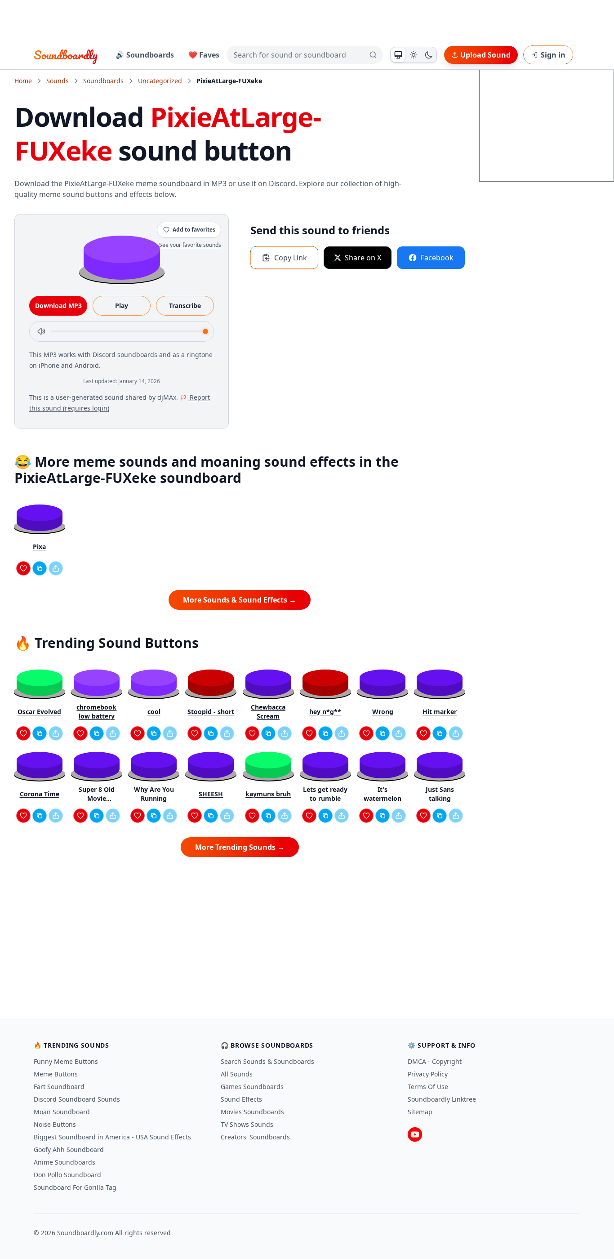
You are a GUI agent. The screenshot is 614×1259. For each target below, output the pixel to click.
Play (121, 305)
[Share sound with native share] (56, 568)
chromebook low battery (96, 711)
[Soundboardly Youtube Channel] (415, 1134)
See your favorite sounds (190, 245)
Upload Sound (485, 55)
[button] (122, 257)
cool (153, 711)
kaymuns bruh (268, 794)
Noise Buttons (55, 1124)
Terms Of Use (428, 1086)
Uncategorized (160, 80)
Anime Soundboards (64, 1162)
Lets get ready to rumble (325, 794)
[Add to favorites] (23, 568)
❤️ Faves (203, 55)
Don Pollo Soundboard (67, 1174)
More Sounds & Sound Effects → (239, 600)
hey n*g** (325, 711)
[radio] (398, 55)
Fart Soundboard (59, 1086)
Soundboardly (66, 55)
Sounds (57, 80)
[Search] (373, 55)
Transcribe (185, 305)
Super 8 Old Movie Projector (97, 794)
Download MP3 (58, 305)
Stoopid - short (210, 711)
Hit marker (440, 711)
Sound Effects (241, 1099)
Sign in (553, 55)
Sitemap (420, 1111)
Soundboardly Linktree (442, 1099)
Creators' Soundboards (255, 1137)
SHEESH (211, 794)
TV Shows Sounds (247, 1124)
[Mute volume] (41, 331)
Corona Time (39, 794)
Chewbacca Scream (268, 711)
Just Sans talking (440, 794)
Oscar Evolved (39, 711)
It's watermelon (382, 794)
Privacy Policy (428, 1074)
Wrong (382, 711)
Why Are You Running (154, 794)
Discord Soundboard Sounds (77, 1099)
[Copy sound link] (39, 568)
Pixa (39, 546)
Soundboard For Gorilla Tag (75, 1187)
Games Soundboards (252, 1086)
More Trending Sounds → (240, 847)
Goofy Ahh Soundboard (69, 1149)
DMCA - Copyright (435, 1061)
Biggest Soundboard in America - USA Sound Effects (112, 1137)
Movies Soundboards (252, 1111)
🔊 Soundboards (145, 55)
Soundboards (103, 80)
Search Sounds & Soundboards (267, 1061)
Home (23, 80)
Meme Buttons (56, 1074)
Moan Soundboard (62, 1111)
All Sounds (237, 1074)
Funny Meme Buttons (66, 1061)
